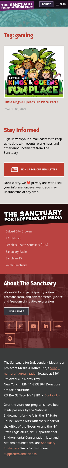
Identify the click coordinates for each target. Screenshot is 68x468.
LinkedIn (46, 326)
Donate (46, 4)
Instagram (21, 326)
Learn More (16, 311)
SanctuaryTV (14, 258)
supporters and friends (20, 454)
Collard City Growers (19, 231)
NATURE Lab (13, 238)
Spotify (10, 338)
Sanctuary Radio (16, 252)
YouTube (33, 326)
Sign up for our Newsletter (39, 169)
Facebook (9, 326)
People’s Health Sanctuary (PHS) (27, 245)
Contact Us (52, 395)
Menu (63, 4)
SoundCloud (58, 326)
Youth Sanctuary (16, 265)
